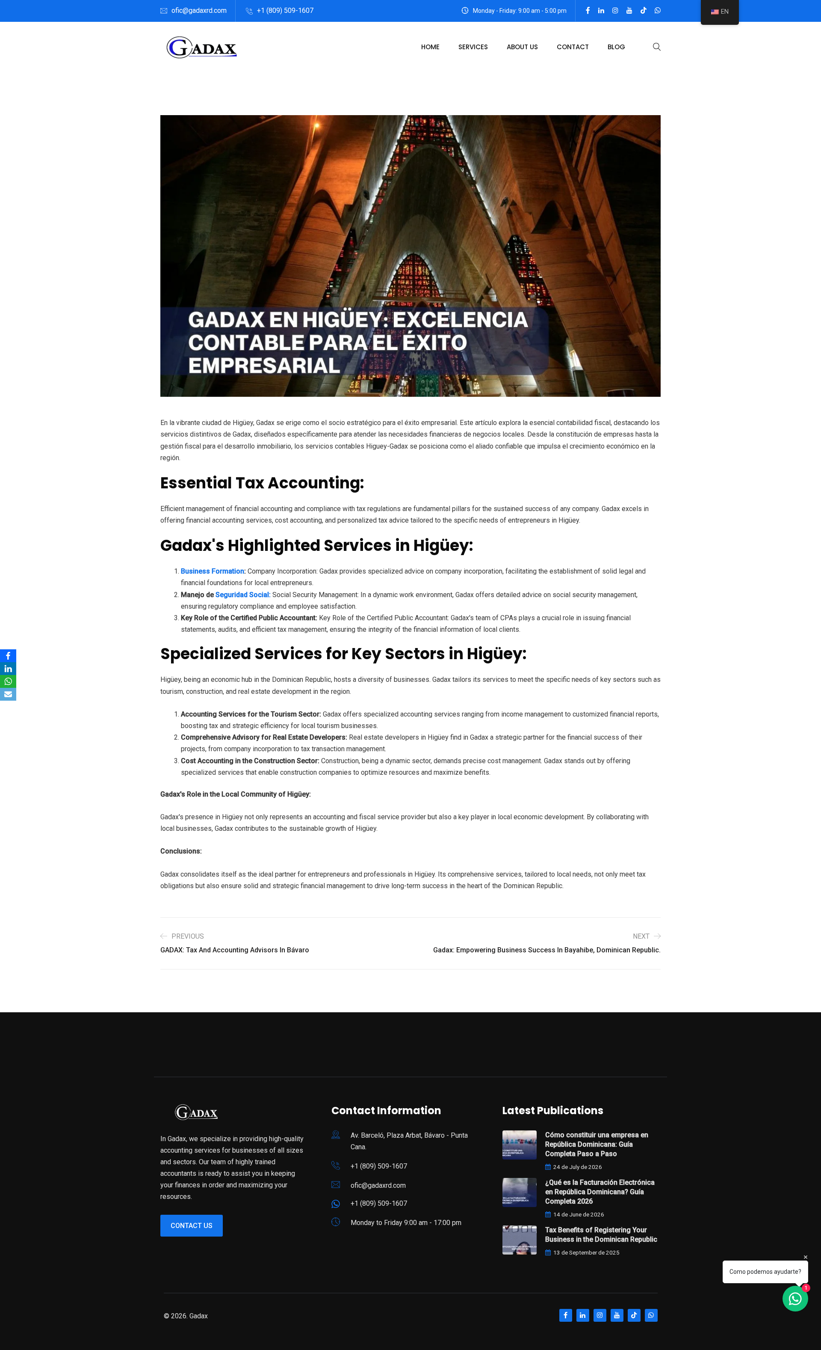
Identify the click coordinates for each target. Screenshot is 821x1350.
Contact (573, 46)
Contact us (192, 1226)
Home (430, 46)
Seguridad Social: (243, 595)
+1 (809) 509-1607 (285, 10)
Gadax (198, 1316)
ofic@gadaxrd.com (199, 10)
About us (522, 46)
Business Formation (212, 571)
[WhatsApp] (8, 681)
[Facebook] (8, 655)
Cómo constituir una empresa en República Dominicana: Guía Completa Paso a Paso (596, 1144)
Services (473, 46)
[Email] (8, 694)
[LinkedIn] (8, 668)
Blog (616, 46)
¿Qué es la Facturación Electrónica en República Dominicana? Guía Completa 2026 (600, 1191)
